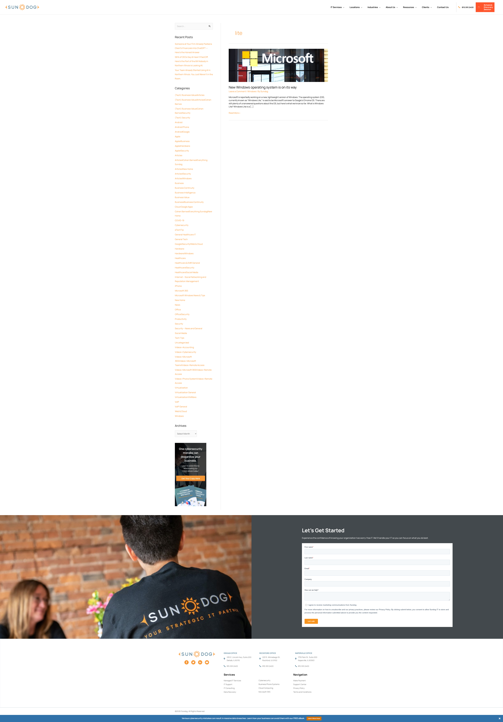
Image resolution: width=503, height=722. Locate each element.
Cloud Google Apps (184, 206)
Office (178, 309)
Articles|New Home (184, 169)
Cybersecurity (181, 225)
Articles (178, 155)
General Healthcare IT (185, 234)
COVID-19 (179, 220)
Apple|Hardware (182, 145)
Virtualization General (185, 392)
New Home (180, 300)
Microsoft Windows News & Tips (190, 295)
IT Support (228, 684)
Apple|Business (182, 141)
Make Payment (299, 680)
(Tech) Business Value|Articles (189, 95)
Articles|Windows (183, 178)
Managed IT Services (232, 680)
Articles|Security (183, 173)
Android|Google (182, 131)
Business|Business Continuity (189, 202)
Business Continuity (184, 187)
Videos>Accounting (184, 347)
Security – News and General (188, 328)
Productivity (181, 319)
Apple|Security (182, 150)
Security (179, 323)
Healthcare (180, 258)
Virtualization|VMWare (185, 397)
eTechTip (179, 229)
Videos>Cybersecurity (185, 352)
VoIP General (181, 406)
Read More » (234, 112)
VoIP (177, 401)
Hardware (179, 248)
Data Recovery (230, 692)
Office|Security (182, 314)
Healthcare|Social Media (186, 272)
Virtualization (181, 387)
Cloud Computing (266, 688)
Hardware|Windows (184, 253)
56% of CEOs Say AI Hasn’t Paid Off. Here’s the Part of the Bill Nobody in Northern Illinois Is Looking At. (191, 61)
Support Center (299, 684)
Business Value (182, 197)
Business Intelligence (185, 192)
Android (178, 122)
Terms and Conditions (302, 692)
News (177, 304)
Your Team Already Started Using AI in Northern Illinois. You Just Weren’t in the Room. (194, 74)
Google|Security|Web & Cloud (189, 244)
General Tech (181, 239)
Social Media (181, 333)
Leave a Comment (237, 91)
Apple (177, 136)
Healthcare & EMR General (187, 262)
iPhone (178, 285)
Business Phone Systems (269, 684)
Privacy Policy (299, 688)
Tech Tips (179, 337)
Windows (179, 416)
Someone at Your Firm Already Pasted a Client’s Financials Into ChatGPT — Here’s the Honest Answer (193, 48)
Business (179, 183)
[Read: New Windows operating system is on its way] (278, 65)
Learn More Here (314, 718)
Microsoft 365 (181, 290)
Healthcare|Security (184, 267)
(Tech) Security (182, 117)
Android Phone (182, 127)
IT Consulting (229, 688)
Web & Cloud (181, 411)
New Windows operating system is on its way (263, 87)
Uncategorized (182, 342)
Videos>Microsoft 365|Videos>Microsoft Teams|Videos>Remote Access (189, 361)
